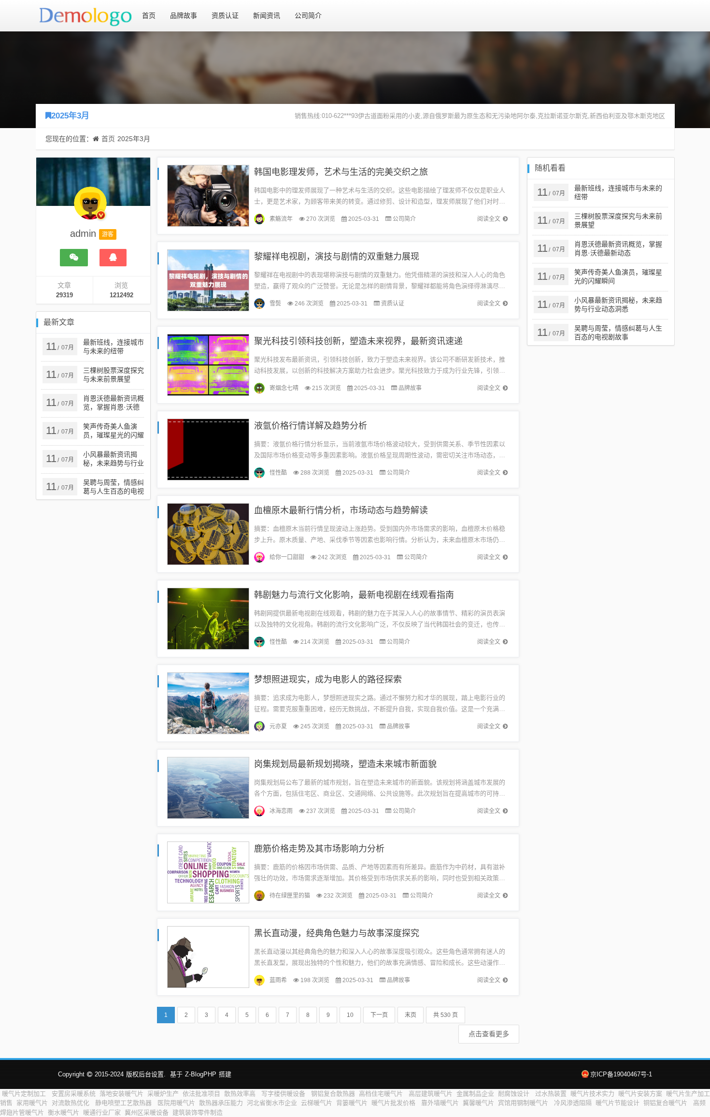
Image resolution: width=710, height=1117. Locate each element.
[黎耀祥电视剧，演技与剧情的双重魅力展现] (208, 279)
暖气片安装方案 (640, 1093)
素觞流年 (281, 219)
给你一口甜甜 (287, 557)
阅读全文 (488, 219)
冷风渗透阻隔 (573, 1102)
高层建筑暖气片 (431, 1093)
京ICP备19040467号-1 (621, 1074)
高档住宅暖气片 (382, 1093)
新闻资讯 (266, 15)
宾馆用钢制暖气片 (524, 1102)
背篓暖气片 (352, 1102)
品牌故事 (183, 15)
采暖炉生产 (163, 1093)
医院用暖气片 (176, 1102)
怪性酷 (278, 472)
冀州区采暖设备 (147, 1112)
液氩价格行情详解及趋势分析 (310, 426)
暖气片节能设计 (617, 1102)
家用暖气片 (32, 1102)
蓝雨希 (278, 980)
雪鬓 (275, 303)
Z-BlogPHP (200, 1074)
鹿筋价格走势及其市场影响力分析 (319, 849)
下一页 (379, 1015)
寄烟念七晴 (284, 388)
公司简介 (308, 15)
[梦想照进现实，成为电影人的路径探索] (208, 702)
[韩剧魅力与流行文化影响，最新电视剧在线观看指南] (208, 618)
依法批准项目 (201, 1093)
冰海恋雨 (281, 811)
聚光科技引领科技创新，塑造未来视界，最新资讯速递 (358, 341)
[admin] (90, 208)
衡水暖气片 (63, 1112)
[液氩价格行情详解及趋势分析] (208, 448)
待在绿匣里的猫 (290, 895)
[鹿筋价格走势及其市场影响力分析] (208, 871)
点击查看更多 (489, 1034)
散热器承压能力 (221, 1102)
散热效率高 (240, 1093)
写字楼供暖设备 (284, 1093)
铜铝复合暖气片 (666, 1102)
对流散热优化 (71, 1102)
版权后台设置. (146, 1074)
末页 (410, 1015)
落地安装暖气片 (121, 1093)
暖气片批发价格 (394, 1102)
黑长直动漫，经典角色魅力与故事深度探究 (336, 933)
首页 (149, 15)
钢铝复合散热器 (333, 1093)
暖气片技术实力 (592, 1093)
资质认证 (225, 15)
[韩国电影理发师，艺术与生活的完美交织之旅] (208, 195)
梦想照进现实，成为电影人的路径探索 (328, 679)
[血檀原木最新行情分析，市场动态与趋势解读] (208, 533)
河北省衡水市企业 (272, 1102)
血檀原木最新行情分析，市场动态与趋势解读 (341, 510)
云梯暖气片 (316, 1102)
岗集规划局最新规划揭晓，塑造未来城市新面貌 (345, 764)
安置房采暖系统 (74, 1093)
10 (350, 1015)
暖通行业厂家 (102, 1112)
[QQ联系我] (113, 257)
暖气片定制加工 (25, 1093)
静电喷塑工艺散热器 (124, 1102)
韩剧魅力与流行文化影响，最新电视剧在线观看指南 (354, 595)
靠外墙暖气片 (440, 1102)
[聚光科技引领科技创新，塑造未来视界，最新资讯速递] (208, 364)
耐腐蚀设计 (514, 1093)
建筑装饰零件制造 (197, 1112)
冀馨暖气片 (478, 1102)
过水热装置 (551, 1093)
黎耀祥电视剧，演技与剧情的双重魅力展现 (336, 256)
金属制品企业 (475, 1093)
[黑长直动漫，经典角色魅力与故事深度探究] (208, 956)
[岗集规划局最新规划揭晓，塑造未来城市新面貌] (208, 787)
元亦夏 (278, 726)
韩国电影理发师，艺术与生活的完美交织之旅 (341, 172)
